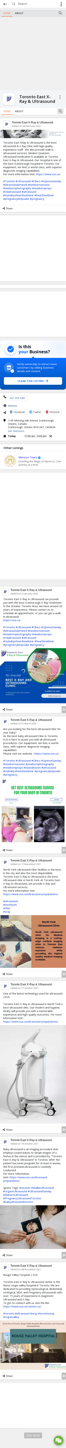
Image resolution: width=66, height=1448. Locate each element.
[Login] (61, 5)
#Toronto (9, 181)
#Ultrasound (23, 181)
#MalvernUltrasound (15, 1194)
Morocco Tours (27, 457)
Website (12, 405)
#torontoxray (46, 1313)
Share (9, 208)
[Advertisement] (33, 53)
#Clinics (36, 181)
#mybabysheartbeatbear (18, 195)
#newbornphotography (17, 188)
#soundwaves (32, 767)
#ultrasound (29, 191)
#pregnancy (37, 198)
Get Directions (16, 431)
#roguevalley (11, 1317)
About (19, 13)
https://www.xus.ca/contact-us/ (22, 1306)
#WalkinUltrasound (42, 1187)
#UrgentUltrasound (15, 1191)
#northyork (10, 904)
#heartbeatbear (44, 195)
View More (33, 1435)
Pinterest (54, 412)
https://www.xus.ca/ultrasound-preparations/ (30, 894)
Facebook (19, 412)
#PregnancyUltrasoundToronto (22, 1198)
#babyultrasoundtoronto (18, 1202)
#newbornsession (39, 184)
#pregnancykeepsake (16, 198)
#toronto (24, 1187)
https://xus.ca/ (12, 620)
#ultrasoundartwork (15, 184)
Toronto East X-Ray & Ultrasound (32, 122)
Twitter (37, 412)
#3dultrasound (12, 191)
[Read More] (64, 709)
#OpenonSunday (51, 181)
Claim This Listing (31, 381)
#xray (6, 911)
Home (7, 13)
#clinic (6, 908)
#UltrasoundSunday (39, 1191)
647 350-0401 (18, 398)
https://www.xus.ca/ (48, 174)
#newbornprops (42, 188)
